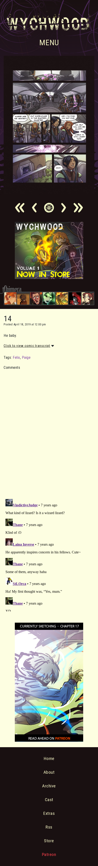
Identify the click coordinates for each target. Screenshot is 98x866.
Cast (49, 799)
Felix (16, 357)
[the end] (49, 298)
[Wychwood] (62, 298)
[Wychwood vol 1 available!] (49, 278)
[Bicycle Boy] (36, 298)
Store (49, 840)
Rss (49, 827)
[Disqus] (49, 432)
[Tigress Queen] (10, 298)
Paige (26, 357)
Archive (49, 786)
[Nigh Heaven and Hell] (75, 298)
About (49, 772)
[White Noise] (23, 298)
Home (49, 758)
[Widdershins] (88, 298)
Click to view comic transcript (27, 346)
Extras (49, 813)
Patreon (49, 854)
